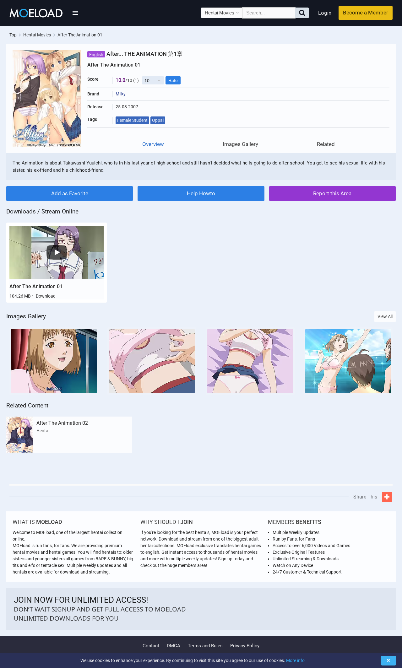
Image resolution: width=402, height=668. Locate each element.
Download (46, 296)
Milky (121, 93)
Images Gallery (240, 144)
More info (295, 660)
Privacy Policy (244, 646)
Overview (153, 144)
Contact (151, 646)
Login (324, 13)
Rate (173, 80)
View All (385, 316)
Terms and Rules (205, 646)
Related (326, 144)
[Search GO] (302, 13)
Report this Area (332, 193)
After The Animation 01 (35, 286)
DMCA (173, 646)
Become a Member (365, 12)
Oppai (158, 120)
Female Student (132, 120)
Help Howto (201, 193)
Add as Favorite (69, 193)
